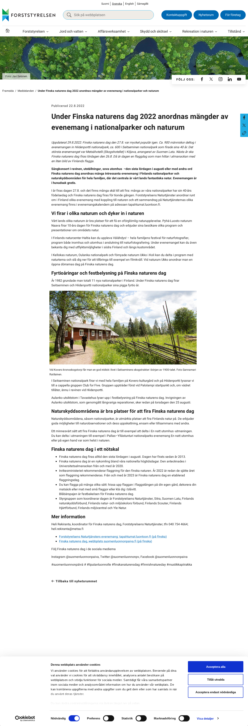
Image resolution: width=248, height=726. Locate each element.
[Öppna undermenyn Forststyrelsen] (47, 32)
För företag (233, 15)
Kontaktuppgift (176, 15)
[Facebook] (202, 79)
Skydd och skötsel (154, 31)
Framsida (8, 91)
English (129, 4)
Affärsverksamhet (112, 31)
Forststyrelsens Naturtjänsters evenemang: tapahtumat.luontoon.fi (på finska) (113, 536)
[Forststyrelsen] (28, 15)
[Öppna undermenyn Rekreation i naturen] (216, 32)
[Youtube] (239, 79)
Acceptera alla (215, 666)
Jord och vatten (71, 31)
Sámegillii (142, 4)
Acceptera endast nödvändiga (215, 692)
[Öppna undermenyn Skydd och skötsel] (170, 32)
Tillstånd (234, 31)
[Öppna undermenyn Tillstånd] (244, 32)
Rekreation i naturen (197, 31)
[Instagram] (220, 79)
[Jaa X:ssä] (244, 125)
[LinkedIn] (229, 79)
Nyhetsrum (206, 15)
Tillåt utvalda (215, 679)
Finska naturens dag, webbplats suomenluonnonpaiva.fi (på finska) (105, 541)
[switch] (108, 718)
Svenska (117, 4)
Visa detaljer (205, 718)
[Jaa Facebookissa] (244, 117)
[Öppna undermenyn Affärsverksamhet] (128, 32)
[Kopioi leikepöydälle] (244, 133)
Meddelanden (26, 91)
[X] (211, 79)
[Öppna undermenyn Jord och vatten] (86, 32)
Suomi (105, 4)
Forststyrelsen (34, 31)
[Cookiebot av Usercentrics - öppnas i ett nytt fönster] (25, 718)
